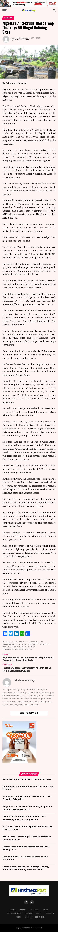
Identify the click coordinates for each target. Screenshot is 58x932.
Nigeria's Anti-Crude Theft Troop (19, 647)
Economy (22, 909)
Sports (38, 913)
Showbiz (28, 913)
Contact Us (39, 917)
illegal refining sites (39, 644)
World (18, 917)
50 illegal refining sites (31, 642)
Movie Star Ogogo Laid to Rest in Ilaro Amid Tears (26, 779)
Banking (13, 909)
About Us (28, 917)
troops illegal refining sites (18, 649)
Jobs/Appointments (14, 913)
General (45, 909)
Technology (49, 913)
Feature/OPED (34, 909)
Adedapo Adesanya (21, 40)
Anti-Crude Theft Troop (15, 644)
